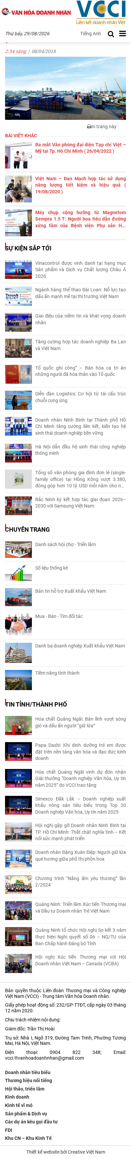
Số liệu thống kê (51, 568)
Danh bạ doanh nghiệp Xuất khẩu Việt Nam (80, 645)
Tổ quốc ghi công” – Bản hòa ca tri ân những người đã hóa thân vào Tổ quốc (80, 371)
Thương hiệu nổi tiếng (28, 1080)
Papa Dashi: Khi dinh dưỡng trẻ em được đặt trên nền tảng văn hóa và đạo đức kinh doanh (80, 751)
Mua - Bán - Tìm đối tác (59, 616)
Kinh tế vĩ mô (19, 1105)
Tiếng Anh (90, 33)
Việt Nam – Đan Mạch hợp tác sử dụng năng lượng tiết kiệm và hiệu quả (80, 185)
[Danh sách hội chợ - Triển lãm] (18, 549)
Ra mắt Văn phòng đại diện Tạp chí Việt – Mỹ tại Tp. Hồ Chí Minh (80, 148)
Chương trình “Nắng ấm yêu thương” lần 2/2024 (80, 882)
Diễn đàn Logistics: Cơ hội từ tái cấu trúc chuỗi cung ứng (80, 397)
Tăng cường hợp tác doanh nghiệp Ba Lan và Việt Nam (80, 345)
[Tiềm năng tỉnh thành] (18, 680)
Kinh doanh (17, 1097)
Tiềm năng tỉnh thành (57, 673)
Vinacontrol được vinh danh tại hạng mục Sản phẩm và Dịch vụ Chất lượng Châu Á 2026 (80, 269)
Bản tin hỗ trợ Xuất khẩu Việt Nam (70, 591)
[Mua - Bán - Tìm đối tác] (18, 624)
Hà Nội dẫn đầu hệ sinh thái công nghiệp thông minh (80, 450)
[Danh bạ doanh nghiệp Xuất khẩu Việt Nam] (18, 653)
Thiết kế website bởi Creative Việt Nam (65, 1152)
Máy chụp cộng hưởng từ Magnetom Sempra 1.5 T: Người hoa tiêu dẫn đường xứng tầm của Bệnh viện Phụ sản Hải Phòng (80, 219)
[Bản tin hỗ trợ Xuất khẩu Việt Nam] (18, 597)
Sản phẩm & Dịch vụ (26, 1113)
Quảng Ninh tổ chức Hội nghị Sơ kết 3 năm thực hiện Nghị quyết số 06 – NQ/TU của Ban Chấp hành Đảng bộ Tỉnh (80, 936)
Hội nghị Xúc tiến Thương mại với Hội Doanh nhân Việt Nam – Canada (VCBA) (80, 960)
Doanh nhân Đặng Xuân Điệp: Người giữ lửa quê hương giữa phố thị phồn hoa (80, 856)
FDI (8, 1130)
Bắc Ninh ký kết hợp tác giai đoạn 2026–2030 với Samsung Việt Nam (80, 503)
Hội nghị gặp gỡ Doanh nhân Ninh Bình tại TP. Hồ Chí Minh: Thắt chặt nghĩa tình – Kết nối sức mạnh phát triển (80, 832)
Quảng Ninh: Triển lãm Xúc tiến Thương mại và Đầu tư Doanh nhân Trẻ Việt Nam (80, 908)
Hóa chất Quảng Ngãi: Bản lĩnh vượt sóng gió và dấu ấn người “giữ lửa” (80, 722)
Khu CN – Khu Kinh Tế (28, 1138)
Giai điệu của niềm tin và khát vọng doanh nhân (80, 319)
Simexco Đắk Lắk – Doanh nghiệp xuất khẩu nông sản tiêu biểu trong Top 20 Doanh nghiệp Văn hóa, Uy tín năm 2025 (80, 805)
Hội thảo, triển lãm (24, 1089)
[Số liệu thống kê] (18, 573)
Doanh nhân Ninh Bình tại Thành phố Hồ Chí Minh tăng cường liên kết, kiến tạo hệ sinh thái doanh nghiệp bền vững (80, 426)
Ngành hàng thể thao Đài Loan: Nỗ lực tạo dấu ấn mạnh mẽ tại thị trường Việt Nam (80, 293)
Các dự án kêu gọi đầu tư (31, 1121)
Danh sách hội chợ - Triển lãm (65, 544)
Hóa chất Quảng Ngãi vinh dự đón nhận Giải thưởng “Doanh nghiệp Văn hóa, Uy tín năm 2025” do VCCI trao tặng (80, 778)
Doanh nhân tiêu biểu (27, 1072)
